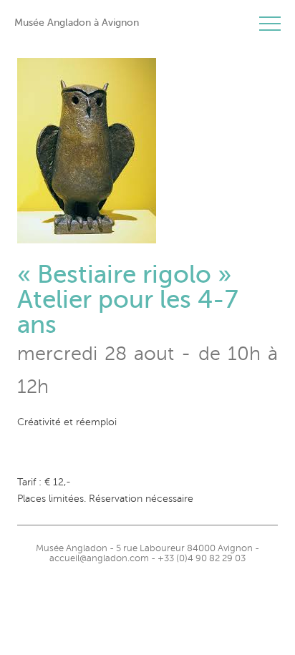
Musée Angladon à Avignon (76, 22)
